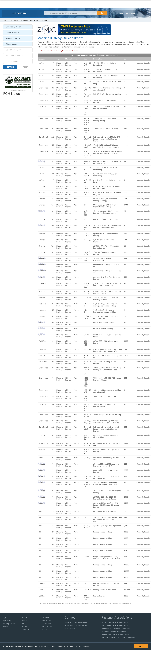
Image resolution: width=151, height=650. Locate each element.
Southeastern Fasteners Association (116, 628)
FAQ (23, 623)
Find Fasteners (19, 13)
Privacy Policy (46, 623)
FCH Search (13, 20)
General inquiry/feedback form (76, 625)
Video (5, 626)
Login (5, 629)
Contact (25, 617)
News (24, 626)
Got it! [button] (141, 646)
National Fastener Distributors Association (118, 637)
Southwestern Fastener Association (115, 634)
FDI (4, 618)
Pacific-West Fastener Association (115, 625)
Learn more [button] (87, 646)
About (24, 620)
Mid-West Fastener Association (114, 631)
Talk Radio (7, 621)
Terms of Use (46, 626)
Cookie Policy (46, 620)
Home (4, 20)
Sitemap (44, 629)
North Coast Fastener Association (115, 622)
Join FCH (25, 629)
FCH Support (70, 629)
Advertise (45, 617)
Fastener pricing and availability (77, 622)
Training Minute (9, 624)
